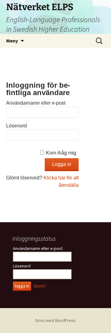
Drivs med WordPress (55, 320)
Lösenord (16, 125)
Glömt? (39, 286)
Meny (12, 41)
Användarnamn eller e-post (35, 103)
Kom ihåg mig (61, 152)
